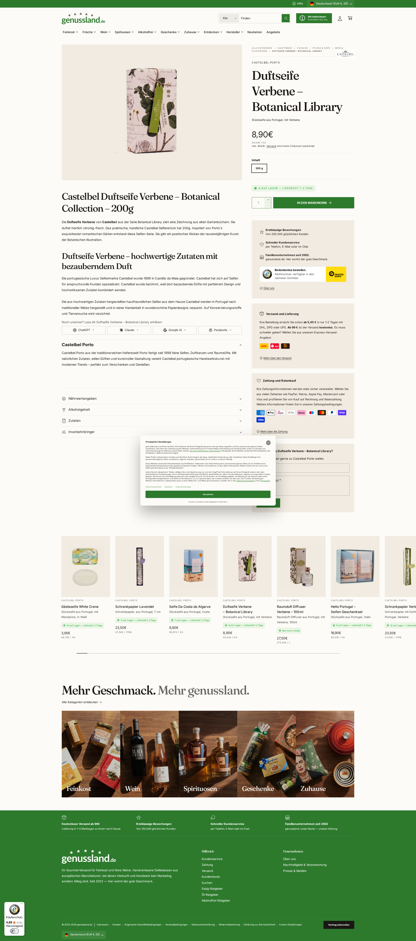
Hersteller (233, 32)
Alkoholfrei (145, 32)
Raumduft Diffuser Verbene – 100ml (291, 609)
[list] (208, 823)
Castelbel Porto (266, 62)
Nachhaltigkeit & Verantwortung (305, 864)
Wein (103, 32)
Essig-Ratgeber (212, 888)
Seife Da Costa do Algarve (190, 607)
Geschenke (169, 32)
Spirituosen (122, 32)
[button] (350, 18)
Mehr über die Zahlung (274, 431)
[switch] (14, 931)
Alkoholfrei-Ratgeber (216, 900)
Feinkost (69, 32)
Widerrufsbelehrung (229, 924)
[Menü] (21, 904)
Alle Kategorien (262, 48)
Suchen (207, 882)
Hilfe (300, 3)
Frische (88, 32)
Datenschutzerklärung (203, 924)
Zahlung (207, 864)
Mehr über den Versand (277, 358)
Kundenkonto (211, 876)
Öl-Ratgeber (210, 894)
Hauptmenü (285, 48)
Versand (271, 146)
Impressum (102, 924)
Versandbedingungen (176, 924)
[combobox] (265, 18)
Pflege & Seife (321, 48)
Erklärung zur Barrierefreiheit (259, 924)
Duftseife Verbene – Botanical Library (237, 609)
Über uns (268, 288)
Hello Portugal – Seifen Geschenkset (346, 609)
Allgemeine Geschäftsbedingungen (142, 924)
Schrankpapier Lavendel (134, 607)
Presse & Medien (295, 871)
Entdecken (211, 32)
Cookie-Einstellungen (290, 924)
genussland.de (84, 924)
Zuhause (190, 32)
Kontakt (116, 924)
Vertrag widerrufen (338, 924)
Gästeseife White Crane (80, 607)
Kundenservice (212, 859)
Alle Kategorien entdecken (80, 702)
